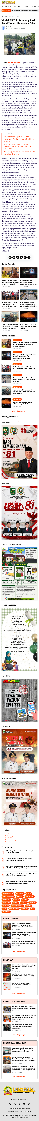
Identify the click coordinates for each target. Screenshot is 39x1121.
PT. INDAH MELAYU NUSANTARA (18, 1115)
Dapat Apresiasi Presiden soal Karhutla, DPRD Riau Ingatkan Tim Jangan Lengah (10, 326)
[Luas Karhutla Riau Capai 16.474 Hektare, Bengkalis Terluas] (28, 316)
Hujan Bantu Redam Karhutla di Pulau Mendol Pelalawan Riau (22, 984)
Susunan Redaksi (24, 1108)
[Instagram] (10, 1104)
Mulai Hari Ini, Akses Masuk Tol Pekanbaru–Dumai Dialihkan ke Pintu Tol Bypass (28, 304)
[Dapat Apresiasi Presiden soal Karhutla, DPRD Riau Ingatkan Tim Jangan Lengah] (10, 316)
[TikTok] (19, 1104)
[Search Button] (32, 3)
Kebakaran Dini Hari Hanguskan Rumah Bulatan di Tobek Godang (23, 975)
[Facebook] (13, 257)
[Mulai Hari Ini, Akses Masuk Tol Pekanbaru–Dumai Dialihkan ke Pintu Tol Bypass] (28, 294)
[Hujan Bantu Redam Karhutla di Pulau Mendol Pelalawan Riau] (7, 986)
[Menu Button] (36, 3)
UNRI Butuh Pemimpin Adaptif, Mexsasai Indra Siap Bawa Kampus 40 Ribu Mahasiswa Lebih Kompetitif (23, 1049)
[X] (17, 257)
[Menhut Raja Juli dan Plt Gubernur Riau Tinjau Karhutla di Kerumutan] (10, 294)
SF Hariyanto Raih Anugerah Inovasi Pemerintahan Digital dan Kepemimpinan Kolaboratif (18, 146)
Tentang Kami (13, 1108)
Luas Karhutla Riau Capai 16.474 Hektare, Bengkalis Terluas (28, 326)
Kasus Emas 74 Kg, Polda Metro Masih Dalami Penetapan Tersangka (23, 1007)
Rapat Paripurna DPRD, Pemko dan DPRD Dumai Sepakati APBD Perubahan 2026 (21, 874)
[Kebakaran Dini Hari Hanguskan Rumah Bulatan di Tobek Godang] (7, 977)
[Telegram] (21, 257)
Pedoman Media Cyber (15, 1111)
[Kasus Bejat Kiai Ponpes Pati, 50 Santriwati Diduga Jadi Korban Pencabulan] (7, 1027)
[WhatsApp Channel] (28, 1104)
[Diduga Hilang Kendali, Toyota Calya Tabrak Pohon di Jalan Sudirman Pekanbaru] (7, 968)
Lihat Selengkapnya (18, 411)
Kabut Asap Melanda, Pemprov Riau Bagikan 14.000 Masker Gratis (20, 851)
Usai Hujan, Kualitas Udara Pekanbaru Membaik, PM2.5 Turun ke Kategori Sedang (21, 867)
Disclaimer (27, 1111)
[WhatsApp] (28, 257)
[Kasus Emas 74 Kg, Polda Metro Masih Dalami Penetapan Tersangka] (7, 1009)
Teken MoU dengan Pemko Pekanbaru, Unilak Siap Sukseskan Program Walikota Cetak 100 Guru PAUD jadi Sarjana (23, 1059)
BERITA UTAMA (6, 7)
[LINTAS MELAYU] (8, 3)
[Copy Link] (10, 257)
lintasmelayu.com (13, 62)
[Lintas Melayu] (19, 1091)
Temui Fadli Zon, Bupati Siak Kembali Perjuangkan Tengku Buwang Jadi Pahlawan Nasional (19, 139)
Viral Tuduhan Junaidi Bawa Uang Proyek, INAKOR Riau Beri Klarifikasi (19, 859)
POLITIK (26, 7)
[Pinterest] (25, 257)
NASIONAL (17, 7)
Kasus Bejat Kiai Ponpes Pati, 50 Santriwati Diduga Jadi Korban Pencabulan (22, 1026)
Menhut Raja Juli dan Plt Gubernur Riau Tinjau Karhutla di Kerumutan (9, 304)
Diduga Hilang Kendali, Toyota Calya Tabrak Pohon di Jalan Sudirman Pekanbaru (24, 966)
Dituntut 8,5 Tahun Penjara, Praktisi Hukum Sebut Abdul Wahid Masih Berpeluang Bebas (24, 1017)
